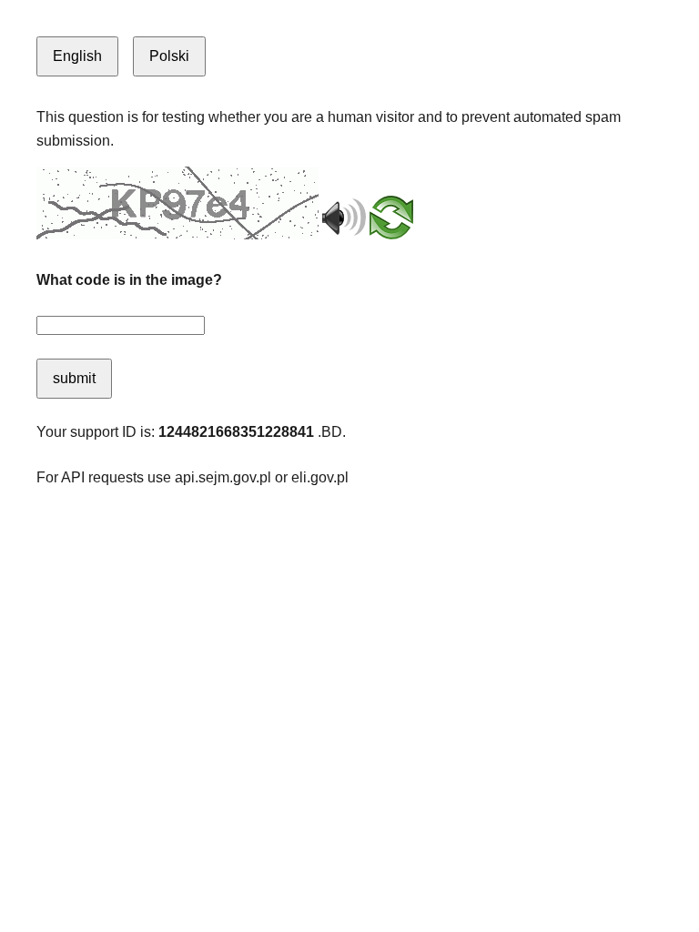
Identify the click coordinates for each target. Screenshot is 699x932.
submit (74, 378)
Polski (169, 56)
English (77, 56)
